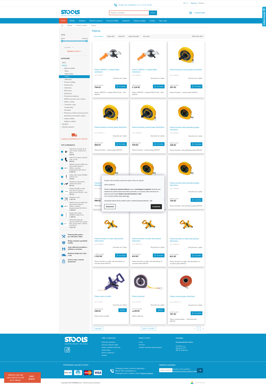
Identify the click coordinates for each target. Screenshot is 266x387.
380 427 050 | (119, 371)
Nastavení (110, 206)
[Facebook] (67, 348)
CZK (184, 3)
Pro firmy (142, 345)
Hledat (153, 13)
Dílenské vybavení (68, 127)
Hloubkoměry (68, 85)
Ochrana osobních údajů (110, 345)
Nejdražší (121, 36)
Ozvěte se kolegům (146, 373)
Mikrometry (68, 90)
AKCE (64, 62)
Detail (122, 310)
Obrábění (65, 124)
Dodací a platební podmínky (111, 347)
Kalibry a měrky (69, 102)
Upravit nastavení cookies (109, 383)
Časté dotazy (106, 350)
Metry (66, 71)
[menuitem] (63, 20)
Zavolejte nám (122, 5)
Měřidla (64, 65)
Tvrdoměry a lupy (70, 104)
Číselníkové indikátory (71, 96)
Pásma (67, 76)
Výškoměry (67, 88)
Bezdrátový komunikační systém (74, 116)
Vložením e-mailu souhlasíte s (184, 370)
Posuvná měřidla (69, 82)
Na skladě (68, 47)
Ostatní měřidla (69, 118)
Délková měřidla (69, 68)
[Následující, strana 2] (199, 329)
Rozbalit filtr (73, 51)
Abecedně (146, 36)
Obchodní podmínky (108, 342)
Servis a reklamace (108, 352)
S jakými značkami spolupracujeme (150, 347)
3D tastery (67, 110)
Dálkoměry (68, 79)
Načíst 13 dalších (148, 329)
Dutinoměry (68, 93)
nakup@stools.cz (133, 5)
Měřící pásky (69, 74)
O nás (141, 342)
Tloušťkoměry (68, 107)
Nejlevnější (110, 36)
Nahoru (98, 329)
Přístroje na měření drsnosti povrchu (76, 113)
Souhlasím (156, 207)
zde (128, 196)
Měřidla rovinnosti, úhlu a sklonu (74, 99)
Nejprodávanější (134, 36)
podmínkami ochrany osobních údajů (184, 371)
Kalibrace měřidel (70, 121)
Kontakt (104, 355)
